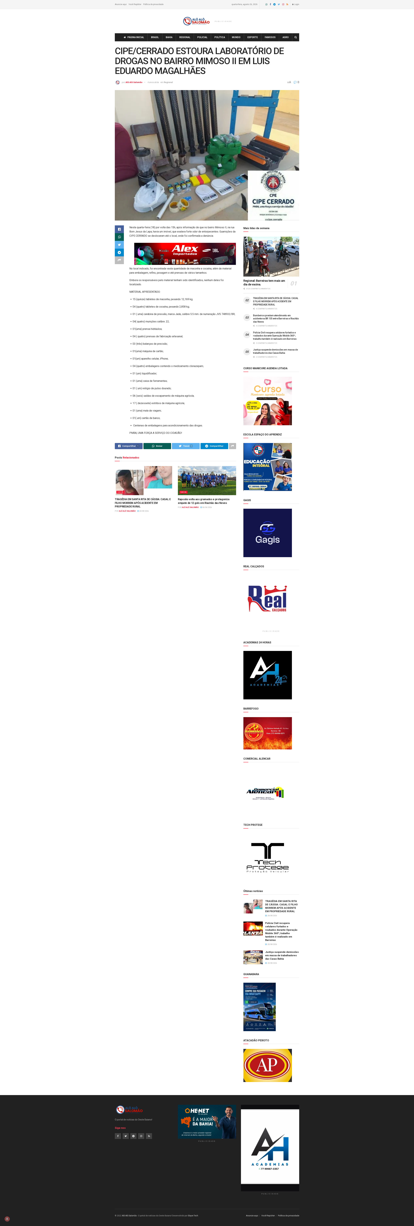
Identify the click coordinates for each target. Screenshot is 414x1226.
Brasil (155, 37)
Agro (286, 37)
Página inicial (135, 37)
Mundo (236, 37)
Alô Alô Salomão (133, 82)
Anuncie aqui (121, 4)
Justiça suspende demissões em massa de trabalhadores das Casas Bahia (282, 955)
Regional (184, 37)
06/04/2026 (207, 507)
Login (296, 4)
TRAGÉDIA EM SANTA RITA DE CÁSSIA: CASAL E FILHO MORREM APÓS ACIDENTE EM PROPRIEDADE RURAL (143, 503)
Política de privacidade (153, 4)
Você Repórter (135, 4)
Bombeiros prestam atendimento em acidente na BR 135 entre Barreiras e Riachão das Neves (276, 318)
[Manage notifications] (7, 1218)
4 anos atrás (153, 82)
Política (219, 37)
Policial (202, 37)
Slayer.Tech (193, 1216)
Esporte (252, 37)
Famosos (270, 37)
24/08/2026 (144, 511)
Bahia (169, 37)
